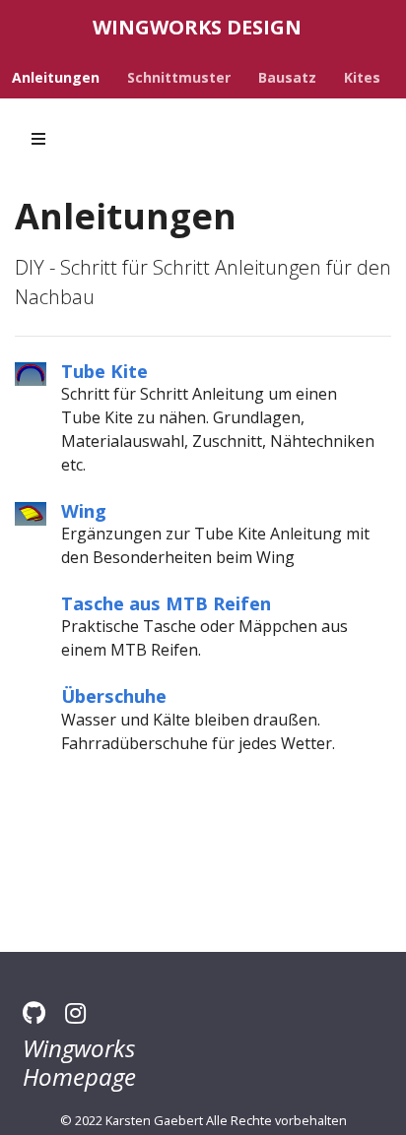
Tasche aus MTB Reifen (166, 603)
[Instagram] (75, 1012)
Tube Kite (104, 370)
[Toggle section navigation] (38, 139)
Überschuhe (114, 695)
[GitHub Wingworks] (34, 1012)
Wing (83, 510)
